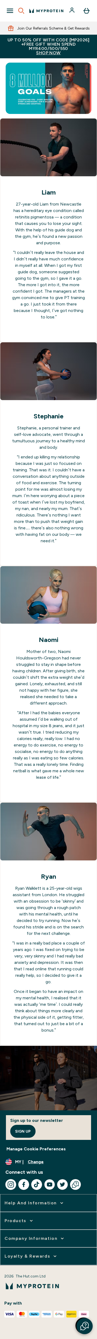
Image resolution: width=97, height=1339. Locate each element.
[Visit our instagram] (10, 1184)
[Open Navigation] (10, 10)
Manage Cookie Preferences (36, 1149)
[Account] (72, 11)
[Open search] (21, 11)
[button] (84, 1326)
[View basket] (86, 10)
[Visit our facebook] (23, 1184)
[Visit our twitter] (62, 1184)
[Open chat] (75, 1184)
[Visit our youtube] (49, 1184)
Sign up (23, 1131)
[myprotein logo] (46, 10)
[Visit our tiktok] (36, 1184)
